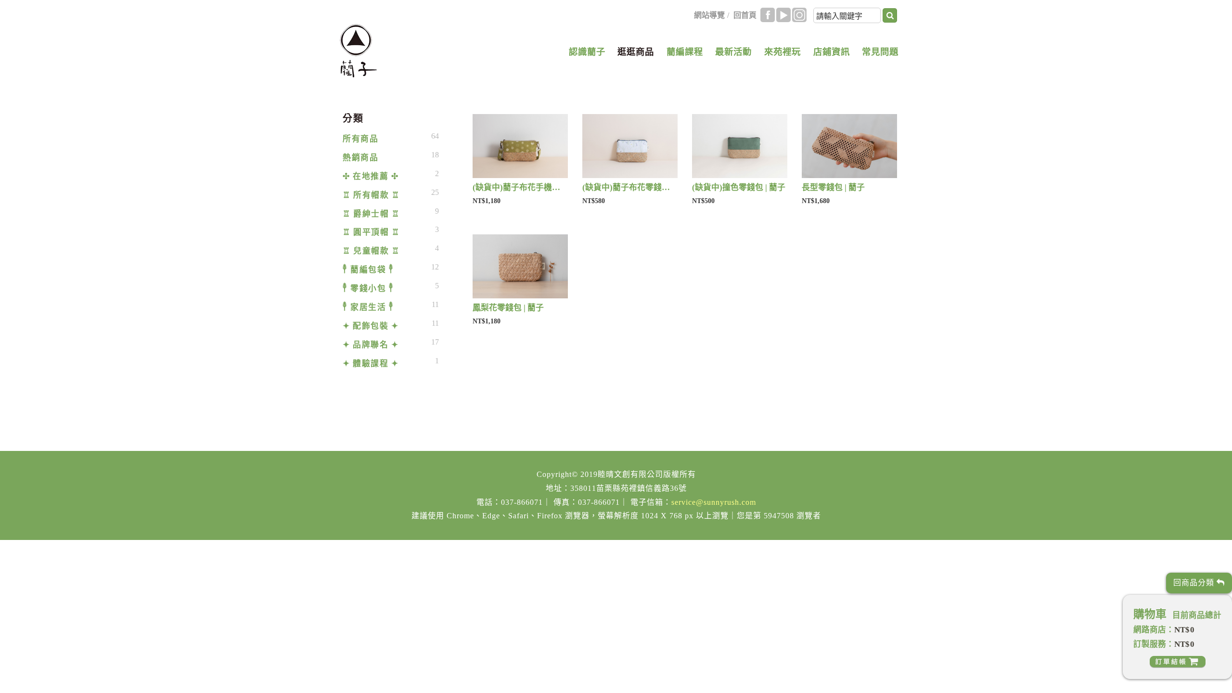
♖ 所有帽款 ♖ (371, 195)
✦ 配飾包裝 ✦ (370, 326)
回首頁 (745, 15)
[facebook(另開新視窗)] (767, 15)
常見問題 (880, 52)
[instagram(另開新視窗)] (799, 15)
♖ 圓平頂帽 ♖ (371, 232)
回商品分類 (1195, 582)
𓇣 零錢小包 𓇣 (368, 288)
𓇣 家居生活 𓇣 (368, 307)
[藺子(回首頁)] (358, 50)
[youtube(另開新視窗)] (783, 15)
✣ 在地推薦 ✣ (370, 176)
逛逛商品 (635, 52)
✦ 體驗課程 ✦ (370, 363)
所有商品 (360, 138)
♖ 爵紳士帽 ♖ (371, 213)
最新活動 (733, 52)
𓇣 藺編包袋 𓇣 (368, 269)
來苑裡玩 (782, 52)
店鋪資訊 (831, 52)
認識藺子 (587, 52)
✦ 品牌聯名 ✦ (370, 344)
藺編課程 (685, 52)
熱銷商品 (360, 157)
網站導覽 (709, 15)
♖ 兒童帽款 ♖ (371, 251)
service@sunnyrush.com (713, 502)
